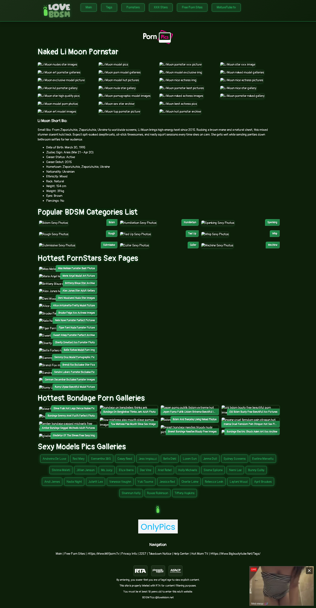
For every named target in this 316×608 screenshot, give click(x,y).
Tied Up (192, 233)
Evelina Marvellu (263, 459)
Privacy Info (129, 554)
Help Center (181, 554)
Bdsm (112, 222)
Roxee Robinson (157, 493)
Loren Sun (190, 459)
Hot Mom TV (199, 554)
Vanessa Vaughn (120, 482)
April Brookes (263, 482)
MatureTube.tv (226, 7)
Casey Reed (124, 459)
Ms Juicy (106, 470)
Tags (109, 7)
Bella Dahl (169, 459)
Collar (193, 245)
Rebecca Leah (214, 482)
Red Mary (78, 459)
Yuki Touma (145, 482)
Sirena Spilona (213, 470)
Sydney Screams (235, 459)
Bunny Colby (256, 470)
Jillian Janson (86, 470)
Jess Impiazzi (148, 459)
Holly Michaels (187, 470)
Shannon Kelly (131, 493)
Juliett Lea (95, 482)
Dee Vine (145, 470)
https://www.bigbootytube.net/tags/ (235, 554)
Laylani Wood (239, 482)
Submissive (109, 245)
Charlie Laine (189, 482)
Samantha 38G (101, 459)
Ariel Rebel (165, 470)
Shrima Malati (61, 470)
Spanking (272, 222)
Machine (272, 245)
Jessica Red (167, 482)
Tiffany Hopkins (185, 493)
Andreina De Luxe (54, 459)
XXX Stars (161, 7)
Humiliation (190, 222)
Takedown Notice (160, 554)
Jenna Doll (210, 459)
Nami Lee (235, 470)
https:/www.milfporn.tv (103, 554)
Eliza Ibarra (126, 470)
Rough (111, 233)
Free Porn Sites (192, 7)
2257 (142, 554)
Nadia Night (74, 482)
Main (89, 7)
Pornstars (133, 7)
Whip (274, 233)
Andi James (52, 482)
